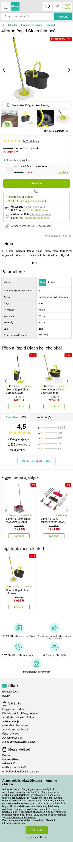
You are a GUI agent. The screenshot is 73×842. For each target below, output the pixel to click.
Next (67, 381)
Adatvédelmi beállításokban (20, 817)
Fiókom (6, 755)
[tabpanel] (36, 70)
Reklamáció (8, 763)
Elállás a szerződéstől (14, 767)
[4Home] (3, 25)
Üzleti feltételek (10, 733)
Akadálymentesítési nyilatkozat (19, 742)
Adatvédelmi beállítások (15, 729)
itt (19, 823)
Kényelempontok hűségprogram (20, 713)
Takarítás (12, 25)
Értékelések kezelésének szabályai (20, 771)
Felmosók (50, 25)
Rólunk (6, 695)
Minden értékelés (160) (36, 461)
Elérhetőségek (10, 691)
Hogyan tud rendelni (13, 709)
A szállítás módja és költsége (18, 717)
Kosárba (63, 172)
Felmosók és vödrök (31, 25)
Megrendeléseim (11, 759)
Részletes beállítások (37, 837)
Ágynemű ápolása (12, 737)
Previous (5, 381)
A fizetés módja (10, 721)
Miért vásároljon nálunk (15, 725)
